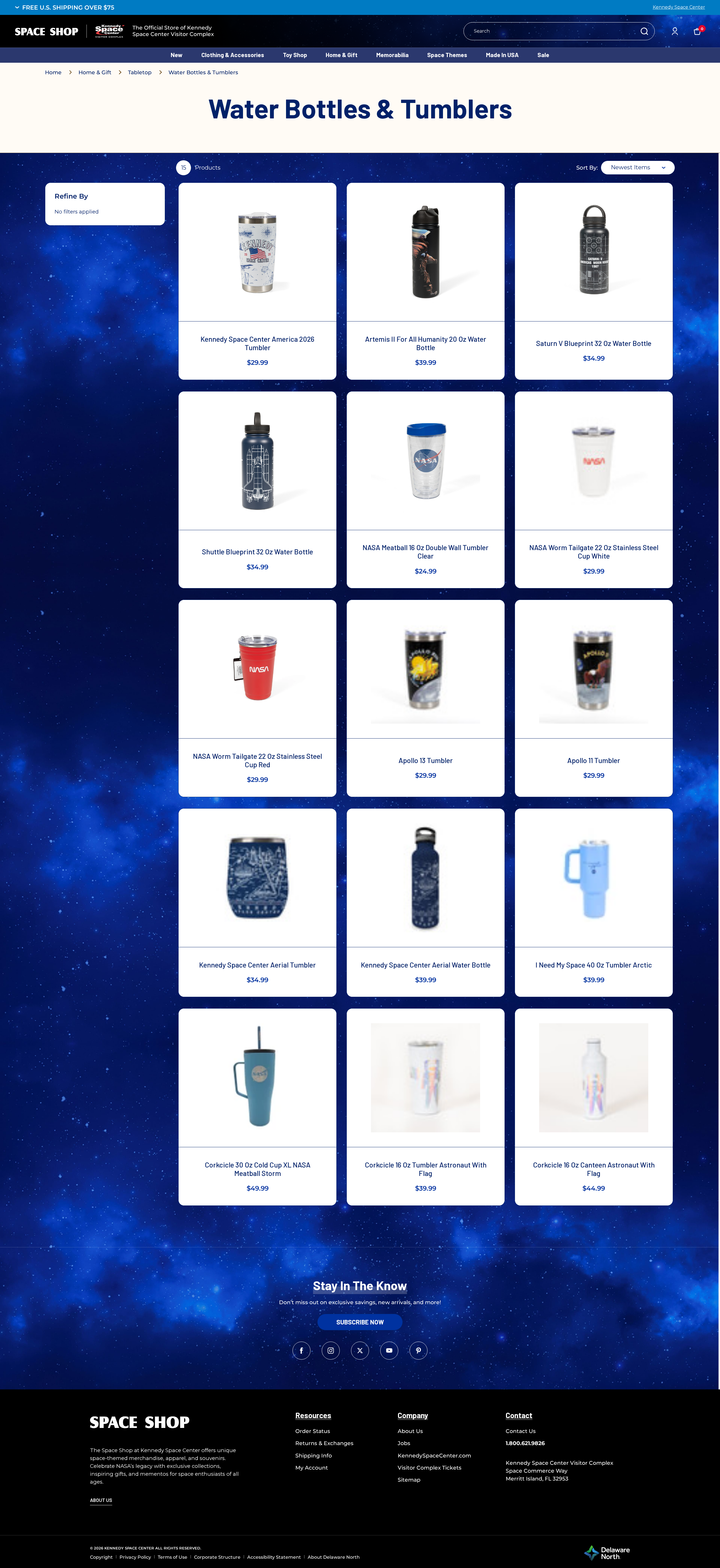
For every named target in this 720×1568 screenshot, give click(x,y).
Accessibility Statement (274, 1557)
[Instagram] (331, 1351)
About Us (410, 1431)
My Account (311, 1467)
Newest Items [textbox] (630, 167)
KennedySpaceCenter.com (434, 1455)
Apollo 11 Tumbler (593, 760)
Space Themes (447, 54)
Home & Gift (341, 54)
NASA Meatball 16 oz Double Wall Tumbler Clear (426, 551)
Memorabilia (392, 54)
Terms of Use (172, 1557)
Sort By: (587, 167)
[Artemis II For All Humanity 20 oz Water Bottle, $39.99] (426, 252)
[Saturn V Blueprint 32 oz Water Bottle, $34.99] (594, 252)
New (177, 54)
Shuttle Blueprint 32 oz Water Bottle (257, 551)
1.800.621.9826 (525, 1443)
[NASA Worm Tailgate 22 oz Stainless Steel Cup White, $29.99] (594, 461)
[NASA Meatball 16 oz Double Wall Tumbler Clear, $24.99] (426, 461)
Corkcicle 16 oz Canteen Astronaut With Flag (594, 1168)
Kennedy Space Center (679, 7)
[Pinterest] (419, 1351)
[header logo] (70, 31)
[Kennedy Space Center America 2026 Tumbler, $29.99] (257, 252)
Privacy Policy (135, 1557)
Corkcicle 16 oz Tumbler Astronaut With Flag (426, 1168)
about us (101, 1500)
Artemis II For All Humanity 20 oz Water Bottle (425, 343)
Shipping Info (313, 1455)
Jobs (404, 1443)
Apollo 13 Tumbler (426, 760)
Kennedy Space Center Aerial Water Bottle (425, 964)
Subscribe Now (360, 1322)
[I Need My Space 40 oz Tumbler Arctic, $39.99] (594, 878)
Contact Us (521, 1431)
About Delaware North (334, 1557)
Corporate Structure (217, 1557)
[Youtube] (389, 1351)
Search (644, 31)
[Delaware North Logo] (607, 1552)
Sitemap (409, 1480)
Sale (543, 54)
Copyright (101, 1557)
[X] (360, 1351)
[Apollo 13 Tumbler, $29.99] (426, 669)
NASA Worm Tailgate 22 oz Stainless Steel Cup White (593, 551)
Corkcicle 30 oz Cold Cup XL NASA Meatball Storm (257, 1168)
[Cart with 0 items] (697, 31)
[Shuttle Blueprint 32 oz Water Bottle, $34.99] (257, 461)
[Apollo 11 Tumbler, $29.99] (594, 669)
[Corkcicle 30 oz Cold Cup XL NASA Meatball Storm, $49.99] (257, 1078)
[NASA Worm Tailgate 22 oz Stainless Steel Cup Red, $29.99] (257, 669)
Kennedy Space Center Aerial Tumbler (257, 964)
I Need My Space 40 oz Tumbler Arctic (594, 964)
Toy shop (295, 54)
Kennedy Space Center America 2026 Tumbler (257, 343)
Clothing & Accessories (232, 54)
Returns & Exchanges (324, 1443)
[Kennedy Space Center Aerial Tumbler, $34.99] (257, 878)
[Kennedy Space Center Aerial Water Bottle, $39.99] (426, 878)
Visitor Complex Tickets (430, 1467)
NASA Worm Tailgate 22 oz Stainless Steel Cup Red (257, 760)
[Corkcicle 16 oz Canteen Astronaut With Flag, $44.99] (594, 1078)
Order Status (312, 1431)
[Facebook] (301, 1351)
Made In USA (502, 54)
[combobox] (638, 167)
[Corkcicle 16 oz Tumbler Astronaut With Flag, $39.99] (426, 1078)
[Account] (675, 31)
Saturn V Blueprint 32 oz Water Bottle (593, 343)
